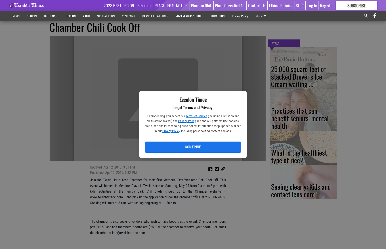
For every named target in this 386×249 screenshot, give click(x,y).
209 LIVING (128, 16)
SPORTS (32, 16)
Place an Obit (201, 5)
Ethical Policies (280, 5)
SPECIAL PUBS (106, 16)
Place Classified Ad (230, 5)
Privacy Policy (187, 121)
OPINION (71, 16)
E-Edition (144, 5)
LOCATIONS (218, 16)
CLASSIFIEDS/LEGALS (155, 16)
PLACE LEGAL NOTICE (171, 5)
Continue (193, 147)
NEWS (16, 16)
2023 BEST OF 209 (118, 5)
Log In (312, 5)
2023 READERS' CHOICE (190, 16)
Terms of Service (196, 116)
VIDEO (86, 16)
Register (327, 5)
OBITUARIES (51, 16)
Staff (300, 5)
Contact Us (257, 5)
